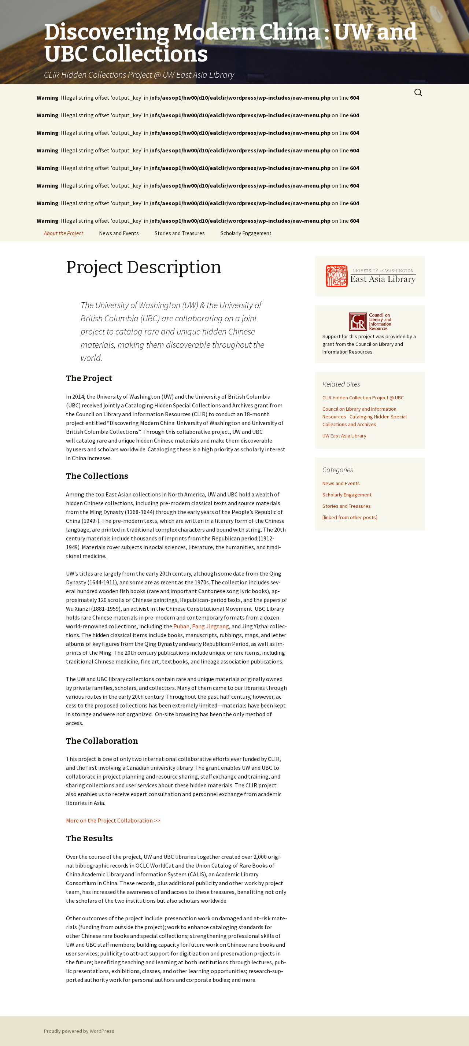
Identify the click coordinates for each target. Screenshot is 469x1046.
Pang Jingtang (210, 626)
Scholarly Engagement (246, 233)
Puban (181, 626)
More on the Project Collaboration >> (113, 820)
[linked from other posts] (349, 517)
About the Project (63, 233)
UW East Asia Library (344, 435)
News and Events (119, 233)
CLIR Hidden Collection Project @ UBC (363, 397)
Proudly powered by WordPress (79, 1031)
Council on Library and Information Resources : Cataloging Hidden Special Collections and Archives (364, 417)
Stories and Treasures (180, 233)
